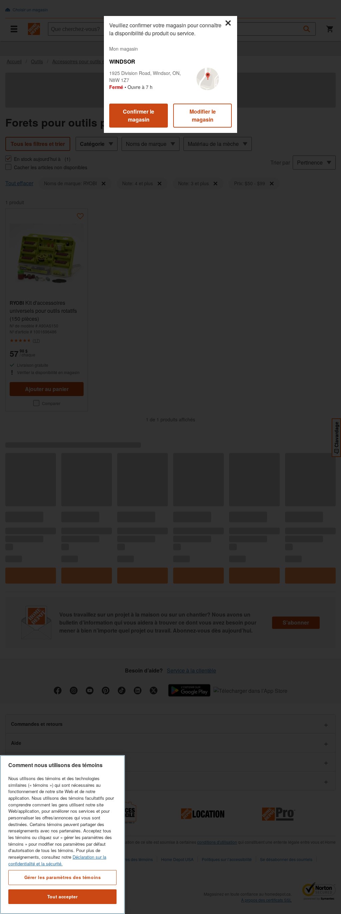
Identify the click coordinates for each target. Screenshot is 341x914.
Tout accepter (62, 896)
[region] (62, 834)
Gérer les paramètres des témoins (62, 877)
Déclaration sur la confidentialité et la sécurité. (57, 860)
